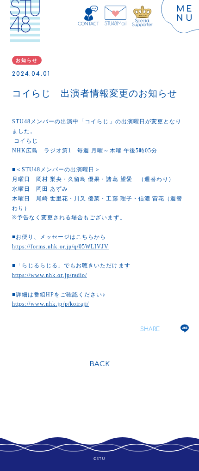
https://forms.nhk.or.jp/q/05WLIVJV (60, 246)
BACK (99, 364)
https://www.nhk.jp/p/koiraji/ (50, 304)
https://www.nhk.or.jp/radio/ (49, 275)
